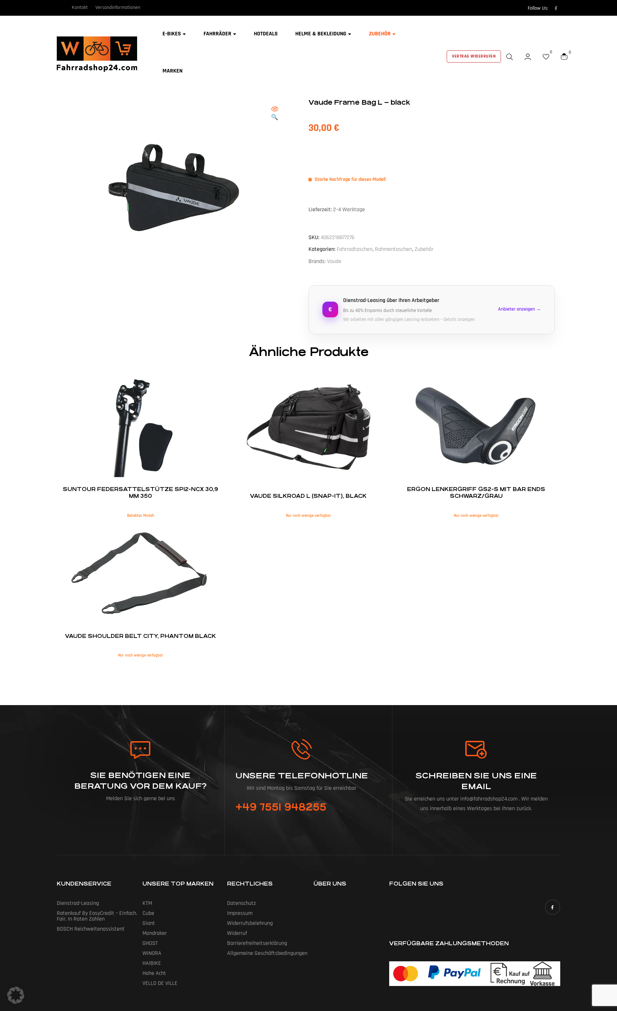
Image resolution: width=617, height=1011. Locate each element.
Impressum (239, 913)
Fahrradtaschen (354, 249)
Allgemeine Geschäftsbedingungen (267, 953)
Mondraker (154, 933)
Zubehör (424, 249)
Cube (148, 913)
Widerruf (237, 933)
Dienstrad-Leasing (78, 903)
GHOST (150, 943)
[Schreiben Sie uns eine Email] (476, 750)
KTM (147, 903)
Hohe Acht (154, 973)
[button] (274, 113)
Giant (148, 923)
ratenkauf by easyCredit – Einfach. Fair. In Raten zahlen (97, 916)
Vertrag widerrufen (474, 56)
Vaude (334, 261)
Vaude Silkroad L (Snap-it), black (308, 496)
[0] (546, 56)
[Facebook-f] (556, 8)
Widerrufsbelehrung (250, 923)
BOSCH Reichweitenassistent (91, 929)
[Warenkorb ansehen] (564, 56)
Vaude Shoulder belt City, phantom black (140, 636)
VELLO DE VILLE (159, 983)
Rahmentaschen (393, 249)
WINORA (151, 953)
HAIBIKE (151, 963)
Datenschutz (241, 903)
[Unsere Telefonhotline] (301, 749)
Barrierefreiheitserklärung (257, 943)
